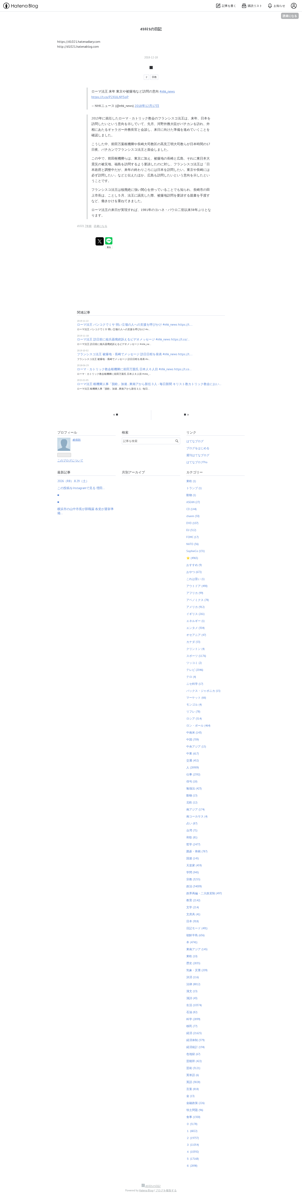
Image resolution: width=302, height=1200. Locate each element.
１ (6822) (191, 1131)
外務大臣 (170, 124)
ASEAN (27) (193, 502)
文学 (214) (192, 907)
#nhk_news (167, 91)
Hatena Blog (146, 1190)
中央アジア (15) (196, 746)
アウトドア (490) (196, 586)
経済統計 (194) (195, 1047)
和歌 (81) (191, 837)
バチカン (186, 124)
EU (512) (191, 530)
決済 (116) (192, 977)
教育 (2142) (193, 900)
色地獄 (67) (193, 1054)
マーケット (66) (196, 697)
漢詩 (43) (191, 998)
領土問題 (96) (194, 1110)
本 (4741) (191, 942)
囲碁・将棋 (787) (196, 851)
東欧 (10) (191, 956)
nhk (122, 106)
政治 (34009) (194, 886)
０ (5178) (191, 1124)
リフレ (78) (193, 711)
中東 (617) (192, 753)
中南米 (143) (194, 732)
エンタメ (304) (195, 628)
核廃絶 (126, 189)
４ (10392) (192, 1152)
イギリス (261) (195, 614)
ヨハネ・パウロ (166, 210)
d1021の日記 (151, 29)
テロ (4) (191, 677)
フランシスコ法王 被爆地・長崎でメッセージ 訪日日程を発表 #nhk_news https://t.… (134, 354)
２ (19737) (192, 1138)
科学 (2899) (193, 1019)
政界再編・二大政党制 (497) (204, 893)
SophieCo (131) (195, 551)
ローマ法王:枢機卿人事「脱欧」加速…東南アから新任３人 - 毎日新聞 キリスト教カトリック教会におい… (149, 384)
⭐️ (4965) (192, 558)
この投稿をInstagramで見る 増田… (81, 488)
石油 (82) (191, 1012)
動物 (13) (191, 795)
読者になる (290, 15)
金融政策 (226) (195, 1103)
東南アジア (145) (196, 949)
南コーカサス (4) (196, 816)
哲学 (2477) (193, 844)
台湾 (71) (191, 830)
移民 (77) (191, 1026)
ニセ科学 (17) (194, 684)
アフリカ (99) (194, 593)
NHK (98, 106)
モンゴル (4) (194, 704)
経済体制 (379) (195, 1040)
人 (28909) (192, 767)
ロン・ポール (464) (198, 725)
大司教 (149, 144)
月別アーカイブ (133, 472)
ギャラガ (114, 129)
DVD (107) (192, 523)
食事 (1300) (193, 1117)
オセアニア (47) (196, 635)
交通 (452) (192, 760)
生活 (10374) (194, 1005)
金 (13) (190, 1096)
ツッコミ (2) (194, 663)
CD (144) (191, 509)
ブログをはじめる (197, 448)
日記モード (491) (196, 928)
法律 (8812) (193, 984)
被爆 (129, 91)
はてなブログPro (196, 462)
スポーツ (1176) (196, 656)
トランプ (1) (194, 488)
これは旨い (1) (195, 579)
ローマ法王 (99, 91)
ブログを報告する (166, 1190)
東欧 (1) (191, 481)
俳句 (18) (191, 781)
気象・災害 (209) (196, 970)
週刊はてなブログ (197, 455)
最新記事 (63, 472)
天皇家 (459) (194, 865)
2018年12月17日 (147, 106)
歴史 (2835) (193, 963)
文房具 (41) (193, 914)
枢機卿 (129, 144)
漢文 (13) (191, 991)
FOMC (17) (192, 537)
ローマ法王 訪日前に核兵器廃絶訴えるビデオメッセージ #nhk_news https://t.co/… (133, 339)
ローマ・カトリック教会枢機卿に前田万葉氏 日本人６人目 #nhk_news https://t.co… (134, 369)
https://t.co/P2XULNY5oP (110, 97)
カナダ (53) (193, 642)
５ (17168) (192, 1159)
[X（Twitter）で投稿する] (100, 241)
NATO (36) (192, 544)
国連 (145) (192, 858)
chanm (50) (192, 516)
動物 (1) (191, 495)
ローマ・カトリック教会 (137, 118)
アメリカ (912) (195, 607)
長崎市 (198, 189)
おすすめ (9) (194, 565)
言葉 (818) (192, 1089)
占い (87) (191, 823)
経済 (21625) (194, 1033)
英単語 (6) (192, 1075)
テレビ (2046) (194, 670)
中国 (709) (192, 739)
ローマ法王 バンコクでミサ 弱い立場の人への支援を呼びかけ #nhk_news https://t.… (134, 324)
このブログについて (70, 460)
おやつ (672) (194, 572)
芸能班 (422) (194, 1061)
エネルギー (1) (195, 621)
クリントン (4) (195, 649)
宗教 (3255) (193, 879)
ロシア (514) (194, 718)
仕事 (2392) (193, 774)
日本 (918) (192, 921)
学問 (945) (192, 872)
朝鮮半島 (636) (195, 935)
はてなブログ (195, 441)
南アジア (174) (195, 809)
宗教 (154, 77)
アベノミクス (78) (197, 600)
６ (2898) (191, 1166)
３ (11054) (192, 1145)
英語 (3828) (193, 1082)
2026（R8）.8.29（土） (73, 481)
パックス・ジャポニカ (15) (203, 691)
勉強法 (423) (194, 788)
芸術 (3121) (193, 1068)
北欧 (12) (191, 802)
